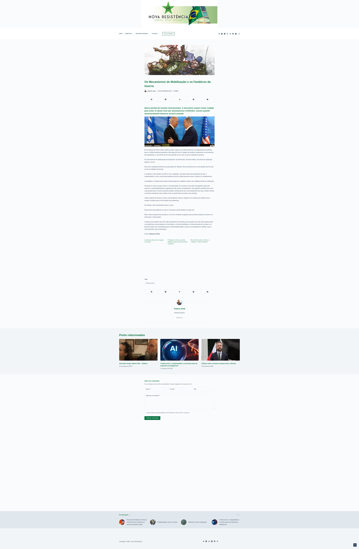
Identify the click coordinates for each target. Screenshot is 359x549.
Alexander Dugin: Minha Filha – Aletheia (133, 363)
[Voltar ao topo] (355, 545)
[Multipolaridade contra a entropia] (153, 522)
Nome (148, 389)
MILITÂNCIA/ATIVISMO (142, 33)
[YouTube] (224, 33)
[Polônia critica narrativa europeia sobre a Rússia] (220, 350)
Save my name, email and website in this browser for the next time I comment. (168, 412)
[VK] (230, 33)
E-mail (172, 389)
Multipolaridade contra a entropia (167, 522)
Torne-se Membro (168, 33)
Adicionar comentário (153, 395)
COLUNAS (154, 33)
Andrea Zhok (150, 283)
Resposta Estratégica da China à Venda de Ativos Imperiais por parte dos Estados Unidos (137, 522)
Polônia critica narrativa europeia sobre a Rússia (218, 363)
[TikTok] (227, 33)
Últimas (176, 91)
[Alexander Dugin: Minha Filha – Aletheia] (138, 350)
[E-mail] (208, 99)
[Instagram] (236, 33)
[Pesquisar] (239, 33)
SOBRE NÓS (128, 33)
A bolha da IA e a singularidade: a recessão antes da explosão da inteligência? (229, 522)
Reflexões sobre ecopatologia (197, 522)
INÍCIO (121, 33)
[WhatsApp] (194, 99)
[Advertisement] (179, 260)
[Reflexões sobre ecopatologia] (184, 522)
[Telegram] (219, 33)
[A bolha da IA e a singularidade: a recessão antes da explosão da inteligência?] (179, 350)
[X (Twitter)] (222, 33)
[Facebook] (233, 33)
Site (195, 389)
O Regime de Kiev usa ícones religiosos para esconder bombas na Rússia (177, 241)
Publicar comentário (152, 418)
